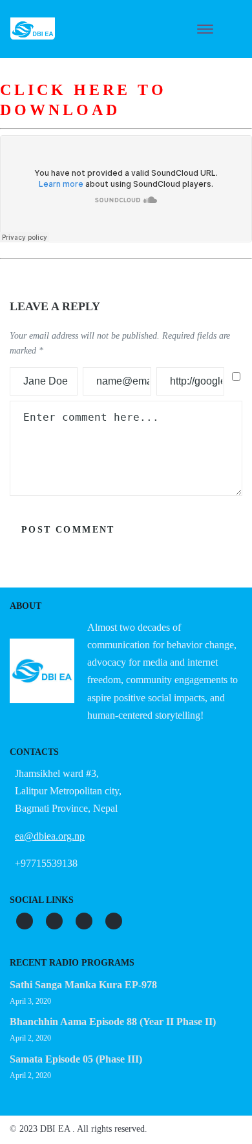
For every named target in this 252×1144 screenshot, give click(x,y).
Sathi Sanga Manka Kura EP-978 (83, 984)
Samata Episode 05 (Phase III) (76, 1059)
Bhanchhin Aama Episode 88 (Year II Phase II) (113, 1021)
